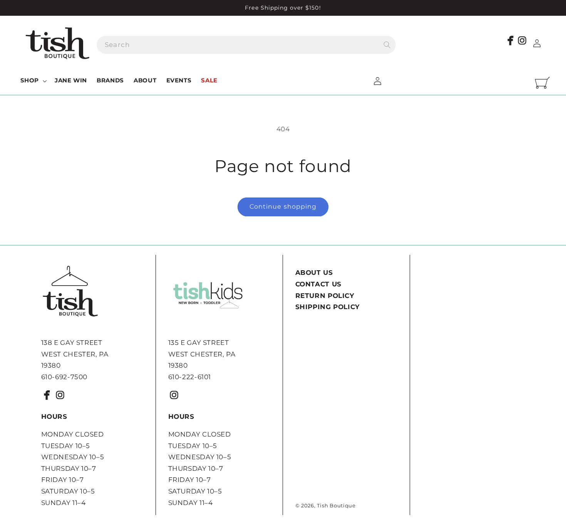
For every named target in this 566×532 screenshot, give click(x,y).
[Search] (387, 45)
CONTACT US (318, 284)
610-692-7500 (64, 377)
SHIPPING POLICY (327, 307)
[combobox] (246, 45)
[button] (32, 80)
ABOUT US (314, 272)
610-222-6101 (189, 377)
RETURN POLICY (324, 295)
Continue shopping (283, 206)
